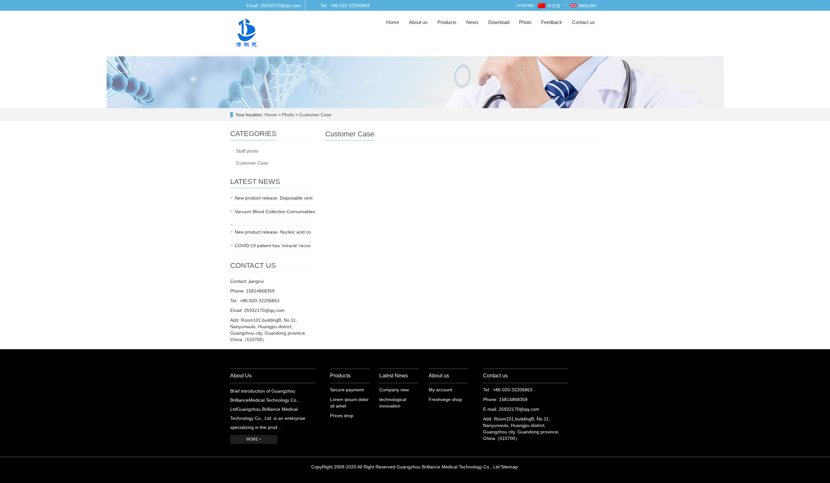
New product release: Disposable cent (274, 198)
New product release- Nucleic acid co (273, 232)
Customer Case (314, 114)
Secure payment (347, 389)
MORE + (253, 439)
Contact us (583, 22)
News (472, 22)
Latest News (393, 375)
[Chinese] (549, 5)
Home (392, 22)
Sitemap (509, 466)
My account (440, 389)
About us (418, 22)
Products (446, 22)
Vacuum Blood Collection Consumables (275, 211)
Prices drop (341, 415)
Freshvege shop (445, 399)
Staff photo (247, 151)
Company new (394, 389)
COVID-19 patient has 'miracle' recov (273, 245)
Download (498, 22)
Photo (525, 22)
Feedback (551, 22)
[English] (583, 5)
